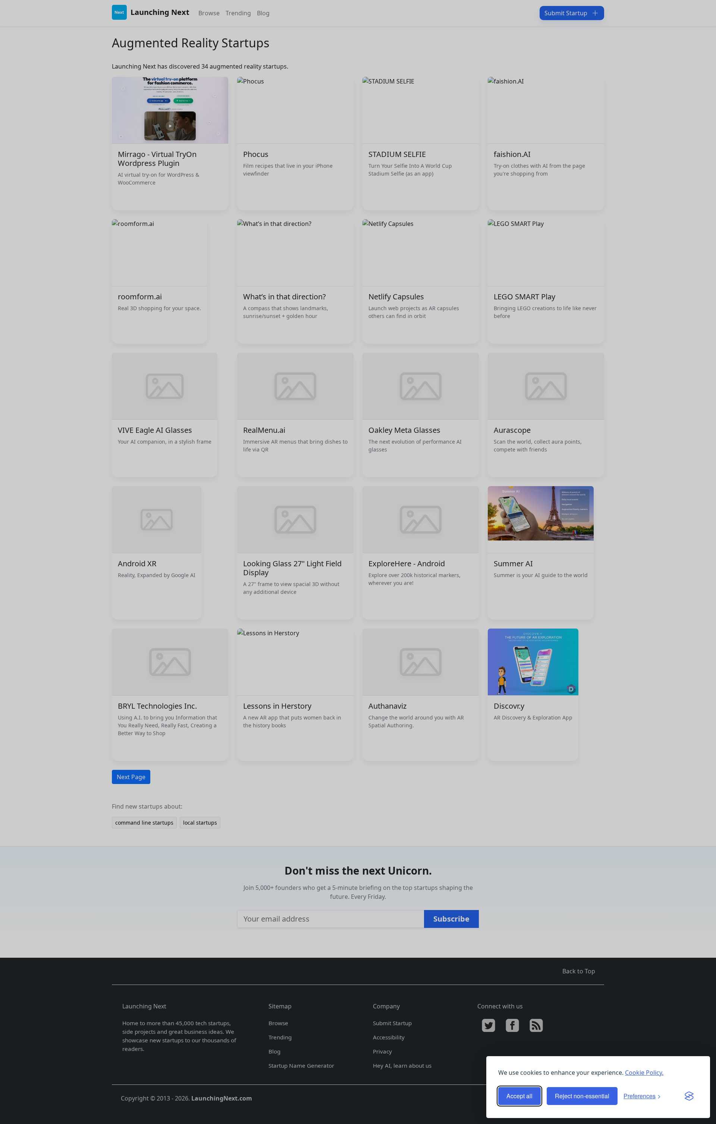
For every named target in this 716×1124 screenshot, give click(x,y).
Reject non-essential (582, 1096)
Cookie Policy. (644, 1072)
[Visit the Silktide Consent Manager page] (689, 1096)
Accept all (519, 1096)
